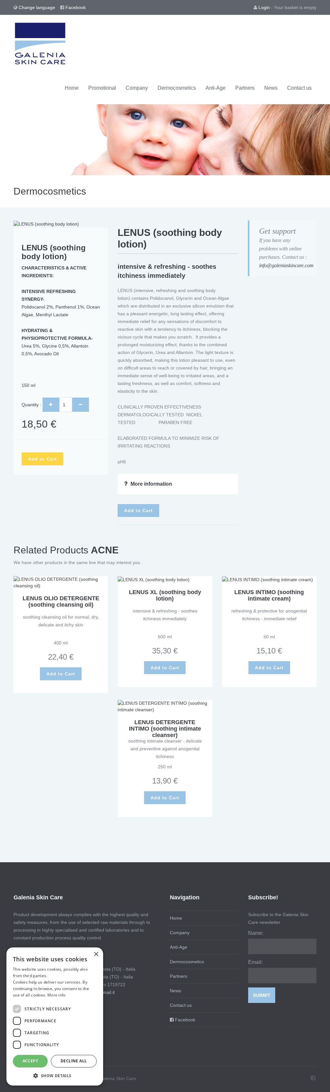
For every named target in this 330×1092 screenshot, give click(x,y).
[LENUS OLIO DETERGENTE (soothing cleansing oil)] (61, 582)
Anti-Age (216, 88)
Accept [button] (30, 1061)
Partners (245, 88)
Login (264, 7)
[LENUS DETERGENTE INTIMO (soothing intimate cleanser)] (165, 706)
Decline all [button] (74, 1061)
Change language (37, 7)
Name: (255, 933)
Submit (261, 995)
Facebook (75, 7)
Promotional (102, 88)
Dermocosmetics (177, 88)
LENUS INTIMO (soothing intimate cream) (269, 595)
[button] (55, 1075)
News (270, 88)
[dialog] (54, 1016)
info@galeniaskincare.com (286, 265)
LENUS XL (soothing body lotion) (165, 595)
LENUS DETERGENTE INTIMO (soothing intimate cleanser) (165, 728)
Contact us (299, 88)
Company (137, 88)
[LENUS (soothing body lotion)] (46, 223)
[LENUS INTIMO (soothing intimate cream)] (267, 579)
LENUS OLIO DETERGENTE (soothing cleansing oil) (61, 601)
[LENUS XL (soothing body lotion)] (153, 579)
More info (56, 995)
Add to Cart (42, 458)
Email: (255, 962)
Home (72, 88)
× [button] (95, 954)
